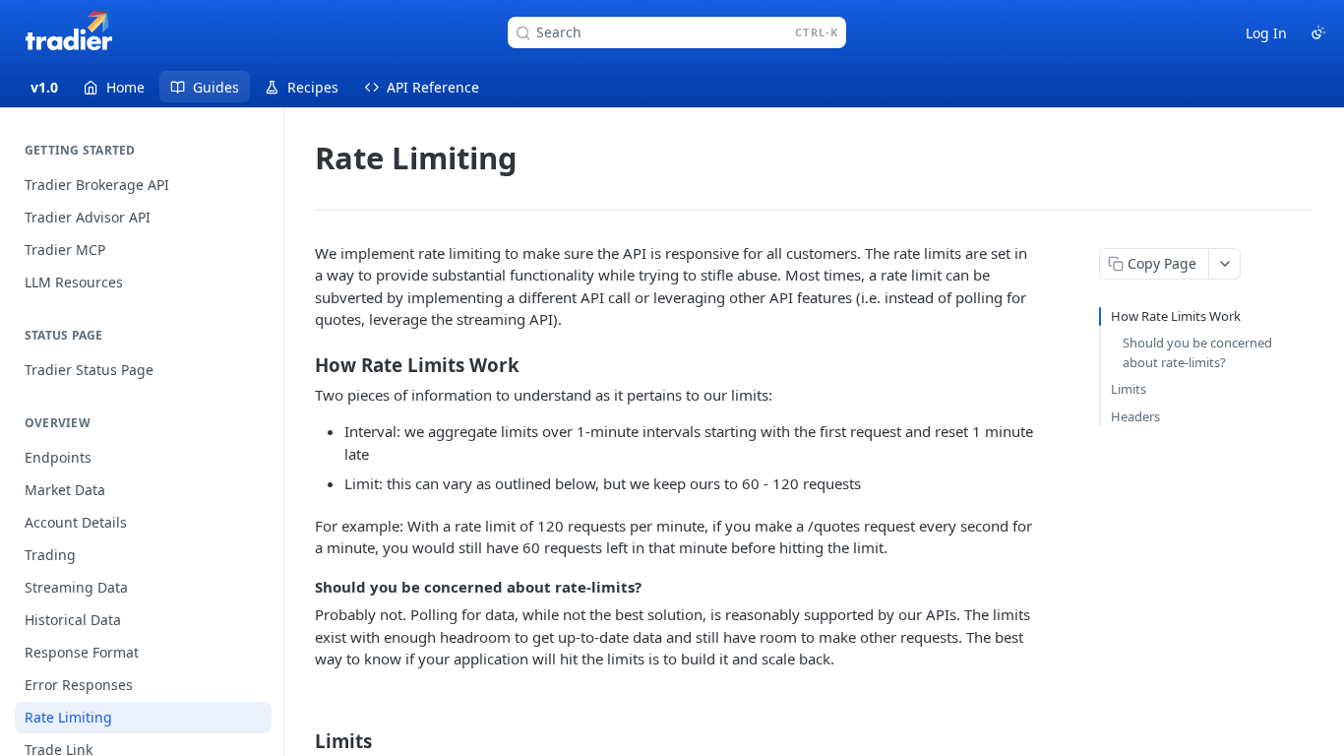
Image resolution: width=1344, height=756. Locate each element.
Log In (1266, 33)
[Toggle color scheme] (1318, 32)
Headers (1135, 416)
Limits (1128, 389)
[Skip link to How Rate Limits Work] (301, 364)
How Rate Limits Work (1176, 316)
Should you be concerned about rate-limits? (1197, 352)
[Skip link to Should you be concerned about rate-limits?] (301, 586)
